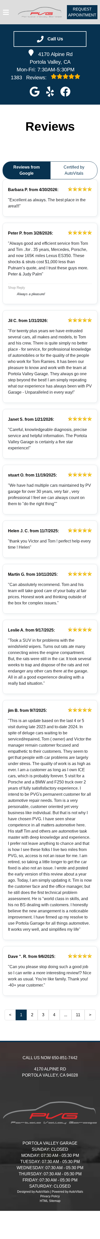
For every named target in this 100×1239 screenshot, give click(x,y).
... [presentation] (65, 1015)
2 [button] (32, 1015)
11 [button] (78, 1015)
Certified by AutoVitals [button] (74, 170)
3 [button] (43, 1015)
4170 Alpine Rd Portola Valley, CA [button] (51, 58)
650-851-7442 (64, 1058)
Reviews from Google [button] (26, 170)
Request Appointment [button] (82, 12)
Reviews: (29, 77)
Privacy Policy (50, 1196)
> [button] (90, 1015)
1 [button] (21, 1015)
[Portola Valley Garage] (40, 12)
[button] (34, 91)
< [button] (10, 1015)
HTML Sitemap (50, 1201)
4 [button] (54, 1015)
